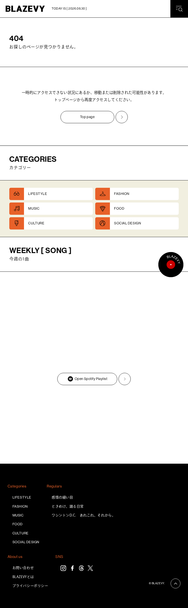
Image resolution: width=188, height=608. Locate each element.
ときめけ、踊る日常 (68, 506)
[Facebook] (72, 568)
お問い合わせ (23, 567)
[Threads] (81, 568)
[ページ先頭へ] (175, 583)
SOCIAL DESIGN (25, 542)
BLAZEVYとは (23, 577)
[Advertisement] (94, 425)
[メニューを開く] (179, 9)
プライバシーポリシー (30, 585)
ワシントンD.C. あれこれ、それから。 (83, 515)
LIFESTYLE (21, 497)
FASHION (20, 506)
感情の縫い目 (62, 497)
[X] (90, 568)
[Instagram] (63, 568)
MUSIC (18, 515)
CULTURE (20, 533)
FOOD (17, 524)
